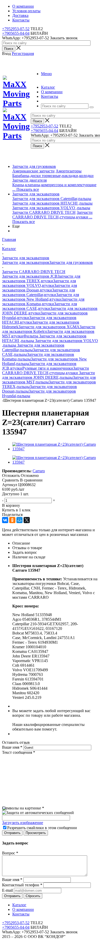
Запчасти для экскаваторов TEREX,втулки (41, 278)
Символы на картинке (23, 808)
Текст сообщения (18, 752)
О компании (23, 909)
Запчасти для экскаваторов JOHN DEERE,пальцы (48, 375)
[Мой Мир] (19, 520)
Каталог (19, 905)
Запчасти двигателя (29, 180)
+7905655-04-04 (15, 33)
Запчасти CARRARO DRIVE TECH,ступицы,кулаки (52, 214)
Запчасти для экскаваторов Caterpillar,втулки (38, 292)
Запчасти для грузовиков (34, 166)
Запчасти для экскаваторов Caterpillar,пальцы (51, 198)
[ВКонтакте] (5, 520)
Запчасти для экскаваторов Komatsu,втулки (43, 301)
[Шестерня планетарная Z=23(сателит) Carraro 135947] (55, 449)
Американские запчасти (33, 171)
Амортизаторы (69, 171)
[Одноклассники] (12, 520)
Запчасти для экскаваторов (35, 194)
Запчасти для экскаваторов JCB (29, 276)
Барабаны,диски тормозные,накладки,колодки (53, 175)
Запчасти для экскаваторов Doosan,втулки (39, 287)
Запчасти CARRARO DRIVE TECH (44, 212)
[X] (27, 520)
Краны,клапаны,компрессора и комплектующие (54, 185)
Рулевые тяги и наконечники (47, 368)
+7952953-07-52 (15, 29)
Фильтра (31, 336)
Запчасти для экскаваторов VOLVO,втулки (39, 283)
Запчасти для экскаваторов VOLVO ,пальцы (51, 208)
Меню (46, 74)
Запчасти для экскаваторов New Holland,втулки (40, 296)
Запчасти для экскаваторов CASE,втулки (39, 306)
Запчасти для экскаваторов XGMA (48, 327)
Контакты (20, 914)
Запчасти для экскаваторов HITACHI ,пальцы (52, 203)
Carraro (39, 471)
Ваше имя (12, 747)
